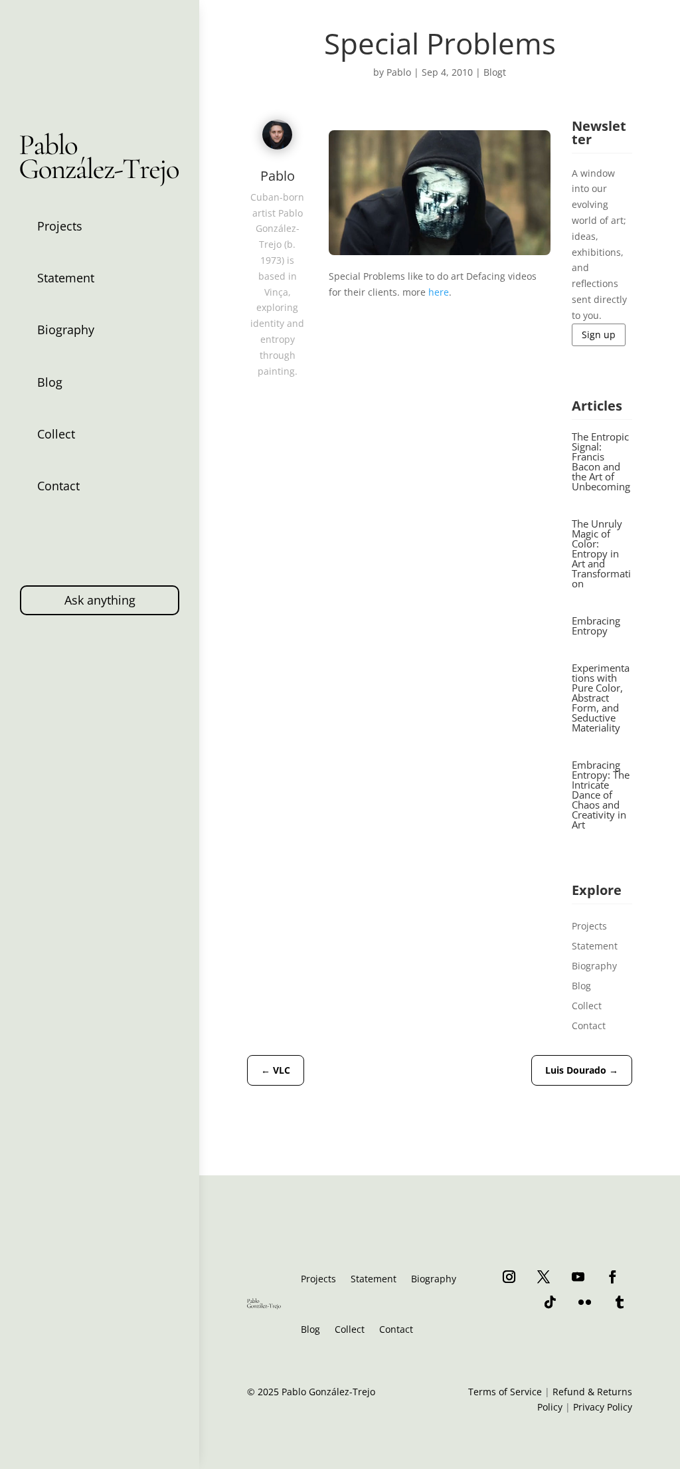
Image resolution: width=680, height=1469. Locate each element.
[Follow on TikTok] (550, 1301)
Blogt (494, 72)
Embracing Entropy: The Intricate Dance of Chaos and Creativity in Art (601, 794)
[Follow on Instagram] (509, 1276)
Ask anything (99, 600)
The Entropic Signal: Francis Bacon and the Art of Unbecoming (601, 461)
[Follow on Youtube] (578, 1276)
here (438, 292)
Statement (65, 278)
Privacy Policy (602, 1407)
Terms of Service (505, 1391)
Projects (59, 226)
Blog (49, 382)
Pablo (398, 72)
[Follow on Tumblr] (619, 1301)
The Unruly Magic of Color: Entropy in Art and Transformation (601, 553)
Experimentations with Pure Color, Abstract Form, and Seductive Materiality (601, 697)
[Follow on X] (543, 1276)
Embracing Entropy (596, 625)
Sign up (599, 334)
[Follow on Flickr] (585, 1301)
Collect (56, 434)
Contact (58, 486)
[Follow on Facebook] (613, 1276)
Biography (65, 330)
